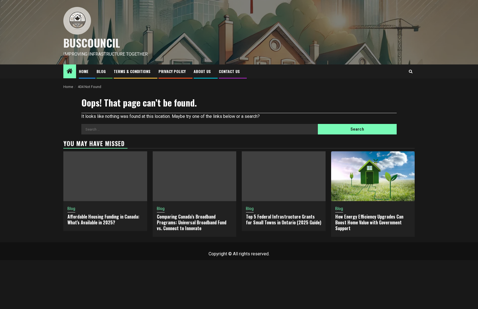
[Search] (410, 71)
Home (84, 71)
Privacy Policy (172, 71)
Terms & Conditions (132, 71)
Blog (101, 71)
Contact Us (229, 71)
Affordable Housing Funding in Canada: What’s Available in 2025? (103, 219)
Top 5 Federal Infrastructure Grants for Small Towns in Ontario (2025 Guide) (283, 219)
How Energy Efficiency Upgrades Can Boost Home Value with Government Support (369, 222)
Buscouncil (91, 43)
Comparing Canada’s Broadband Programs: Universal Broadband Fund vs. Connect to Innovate (191, 222)
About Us (202, 71)
